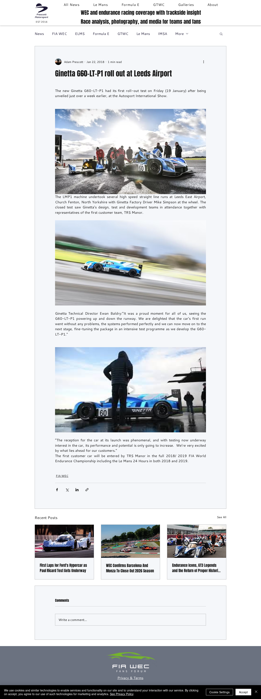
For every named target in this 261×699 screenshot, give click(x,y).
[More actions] (203, 61)
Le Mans (143, 33)
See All (221, 517)
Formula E (101, 33)
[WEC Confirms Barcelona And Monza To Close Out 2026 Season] (130, 541)
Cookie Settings (219, 692)
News (39, 33)
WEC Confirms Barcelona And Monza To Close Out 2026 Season (130, 568)
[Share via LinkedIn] (77, 490)
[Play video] (130, 389)
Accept (243, 692)
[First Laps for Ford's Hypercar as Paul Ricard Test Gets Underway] (64, 541)
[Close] (256, 692)
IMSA (162, 33)
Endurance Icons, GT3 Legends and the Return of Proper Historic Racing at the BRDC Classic (196, 568)
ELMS (80, 33)
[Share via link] (87, 490)
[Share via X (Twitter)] (67, 490)
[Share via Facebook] (57, 490)
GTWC (122, 33)
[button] (221, 33)
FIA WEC (59, 33)
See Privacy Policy (122, 694)
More (179, 33)
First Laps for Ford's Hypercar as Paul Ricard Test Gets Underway (63, 568)
